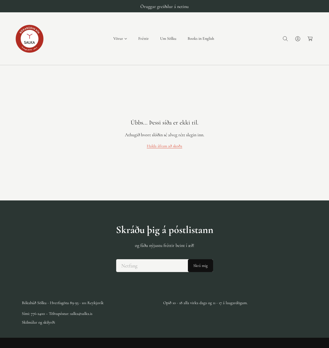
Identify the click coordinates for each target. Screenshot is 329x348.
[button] (120, 38)
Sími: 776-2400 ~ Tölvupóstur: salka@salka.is (57, 313)
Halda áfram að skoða (164, 146)
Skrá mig (200, 265)
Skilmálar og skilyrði (38, 322)
